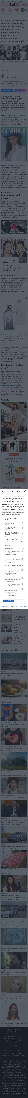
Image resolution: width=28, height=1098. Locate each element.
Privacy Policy (22, 606)
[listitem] (14, 519)
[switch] (22, 522)
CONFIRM (8, 600)
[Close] (25, 491)
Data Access (14, 606)
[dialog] (14, 549)
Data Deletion (5, 606)
